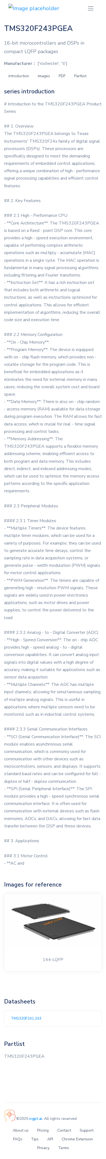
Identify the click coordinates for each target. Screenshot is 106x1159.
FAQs (17, 1139)
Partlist (80, 76)
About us (21, 1130)
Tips (35, 1139)
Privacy (43, 1148)
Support (86, 1130)
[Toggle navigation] (91, 8)
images (44, 76)
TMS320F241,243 (26, 1018)
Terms (63, 1148)
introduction (18, 76)
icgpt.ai (35, 1118)
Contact (64, 1130)
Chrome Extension (77, 1139)
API (50, 1139)
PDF (62, 76)
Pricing (43, 1130)
